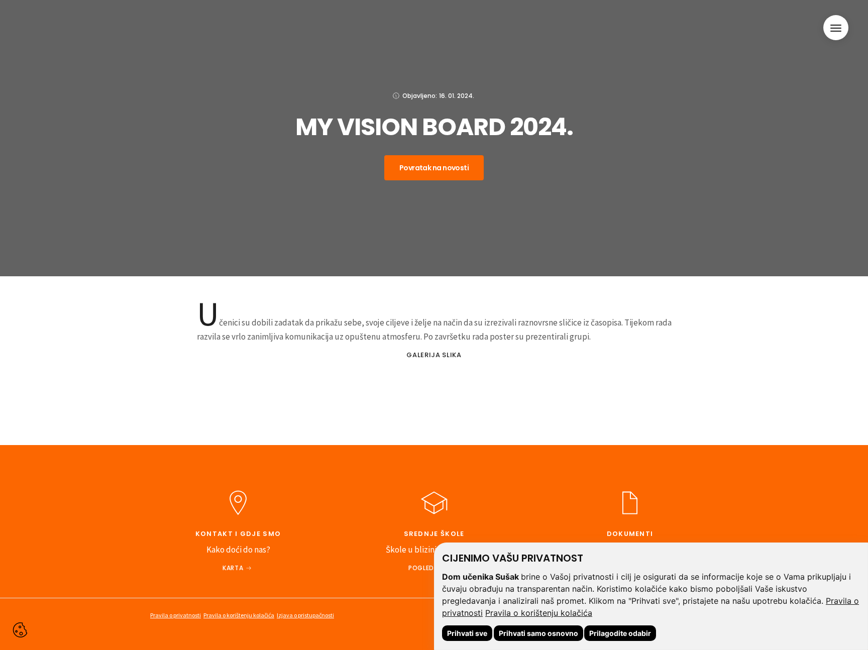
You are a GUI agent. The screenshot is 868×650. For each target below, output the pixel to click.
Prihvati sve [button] (467, 633)
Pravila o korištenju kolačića (538, 613)
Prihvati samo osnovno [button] (538, 633)
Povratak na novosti (434, 168)
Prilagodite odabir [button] (620, 633)
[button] (835, 27)
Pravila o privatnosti (175, 615)
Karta (233, 568)
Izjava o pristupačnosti (305, 615)
